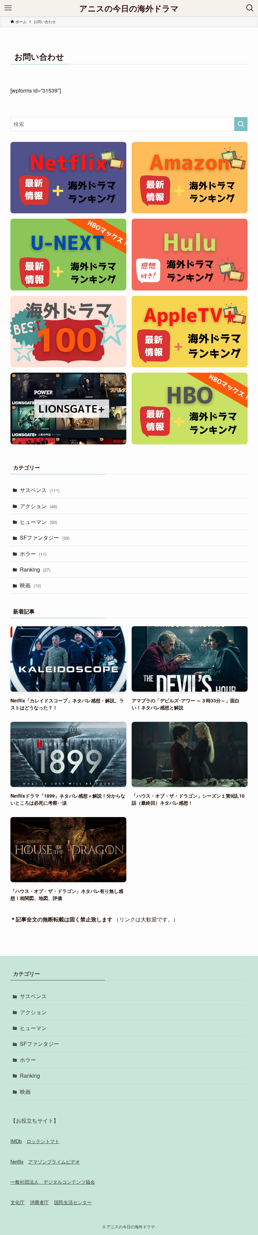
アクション (38, 506)
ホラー (33, 553)
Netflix (17, 1161)
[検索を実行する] (241, 124)
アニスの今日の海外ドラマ (129, 8)
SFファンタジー (45, 537)
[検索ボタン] (250, 8)
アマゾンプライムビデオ (54, 1161)
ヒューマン (38, 522)
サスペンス (39, 490)
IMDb (16, 1140)
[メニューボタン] (8, 8)
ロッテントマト (43, 1140)
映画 (30, 585)
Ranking (35, 569)
